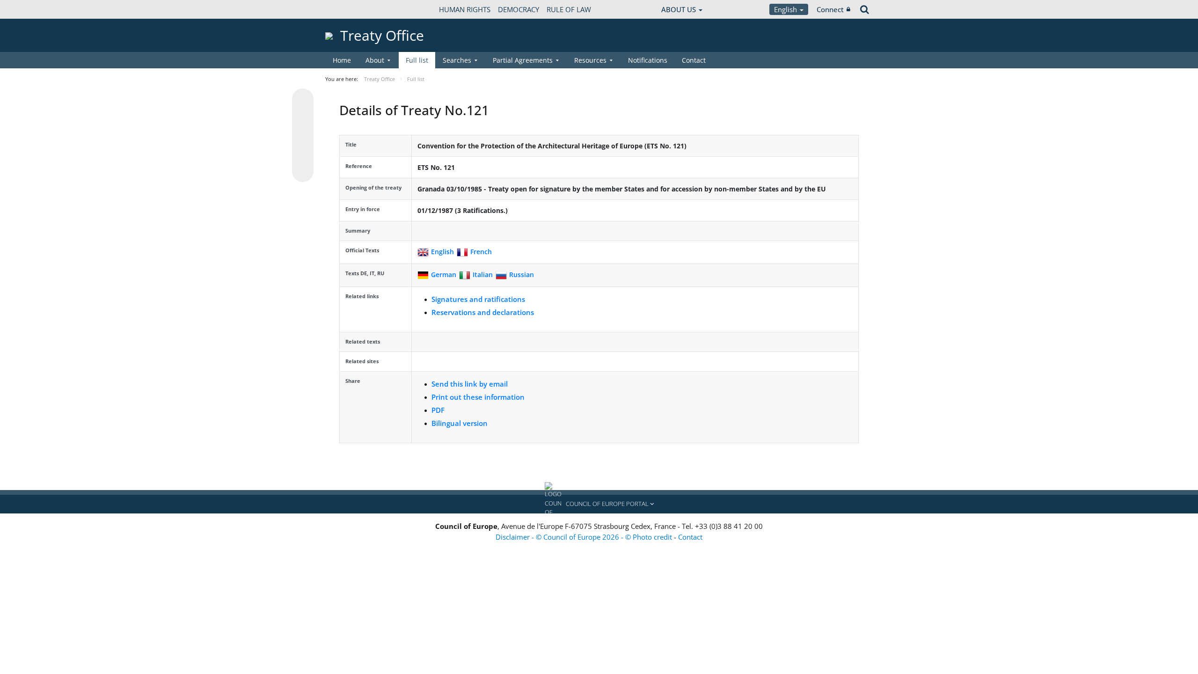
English (786, 9)
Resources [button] (590, 60)
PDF (438, 410)
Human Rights (464, 9)
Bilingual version (459, 423)
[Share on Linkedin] (303, 154)
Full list (417, 60)
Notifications (647, 60)
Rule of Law (569, 9)
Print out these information (478, 397)
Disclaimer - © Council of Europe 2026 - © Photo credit (585, 537)
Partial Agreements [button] (523, 60)
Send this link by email (469, 383)
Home (342, 60)
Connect (830, 9)
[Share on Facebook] (303, 136)
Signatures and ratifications (478, 299)
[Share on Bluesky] (303, 100)
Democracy (518, 9)
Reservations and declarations (482, 312)
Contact (694, 60)
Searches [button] (457, 60)
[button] (599, 504)
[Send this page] (303, 171)
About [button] (374, 60)
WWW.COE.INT (348, 9)
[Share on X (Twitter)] (303, 118)
